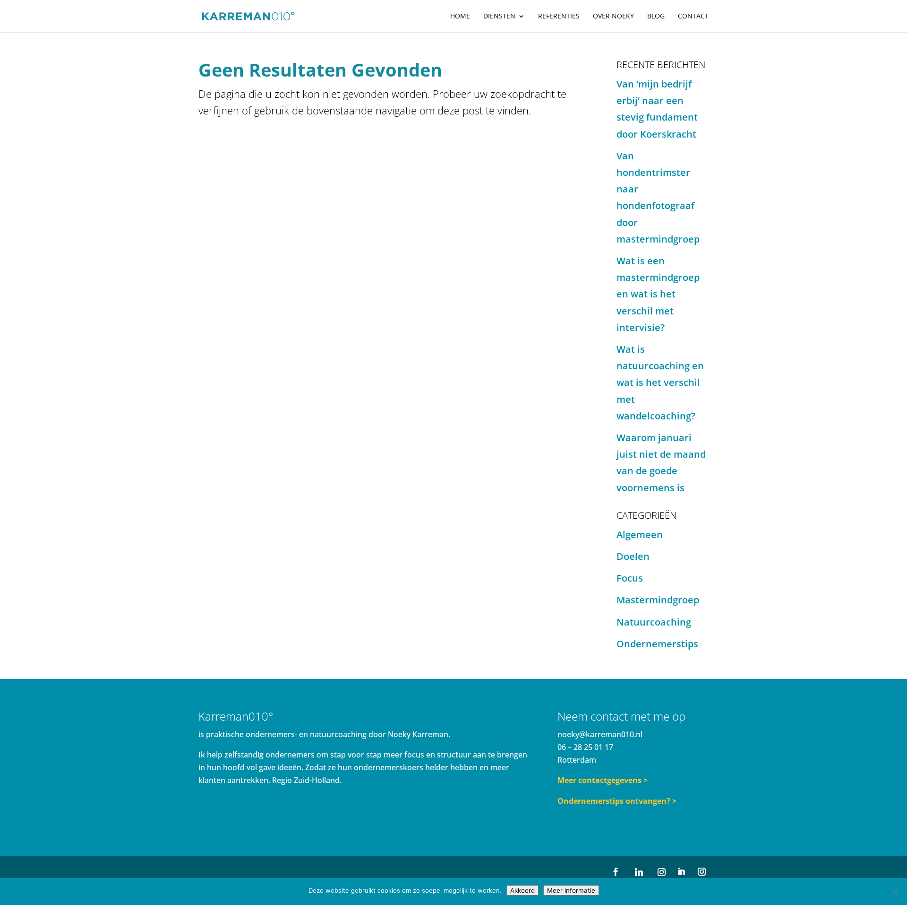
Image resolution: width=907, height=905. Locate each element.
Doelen (633, 556)
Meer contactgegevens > (602, 780)
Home (460, 16)
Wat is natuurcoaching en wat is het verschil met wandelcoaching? (660, 382)
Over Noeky (613, 16)
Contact (693, 16)
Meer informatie (571, 890)
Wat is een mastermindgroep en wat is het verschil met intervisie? (658, 294)
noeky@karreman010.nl (599, 734)
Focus (629, 578)
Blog (656, 16)
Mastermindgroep (657, 599)
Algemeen (639, 534)
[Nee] (895, 891)
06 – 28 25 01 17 (585, 747)
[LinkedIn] (681, 872)
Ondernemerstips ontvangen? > (616, 801)
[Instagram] (661, 872)
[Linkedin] (638, 872)
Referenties (559, 16)
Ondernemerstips (657, 643)
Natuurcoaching (653, 622)
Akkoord (522, 890)
